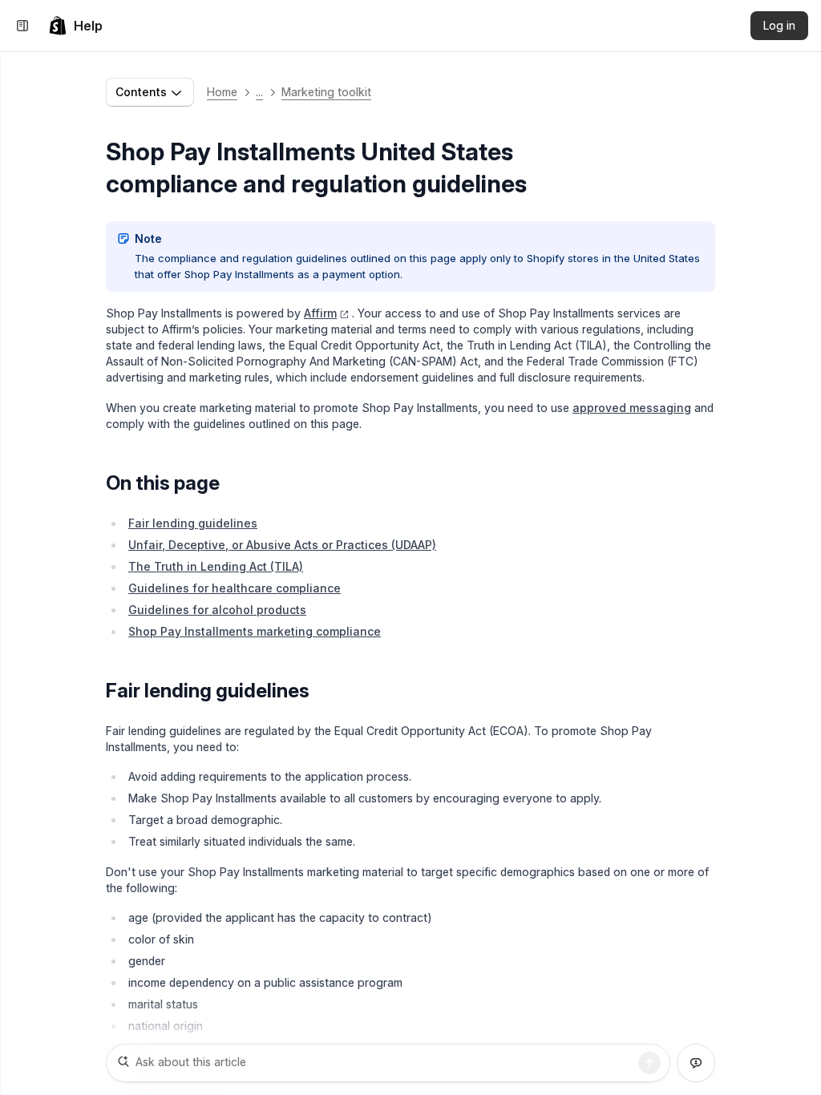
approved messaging (631, 407)
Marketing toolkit (326, 92)
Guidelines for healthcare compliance (234, 588)
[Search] (649, 1063)
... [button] (259, 92)
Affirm (320, 313)
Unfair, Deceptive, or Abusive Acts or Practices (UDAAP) (282, 545)
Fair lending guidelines (192, 523)
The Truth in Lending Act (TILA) (215, 566)
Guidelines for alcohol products (217, 609)
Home (222, 92)
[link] (75, 25)
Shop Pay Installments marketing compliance (254, 631)
